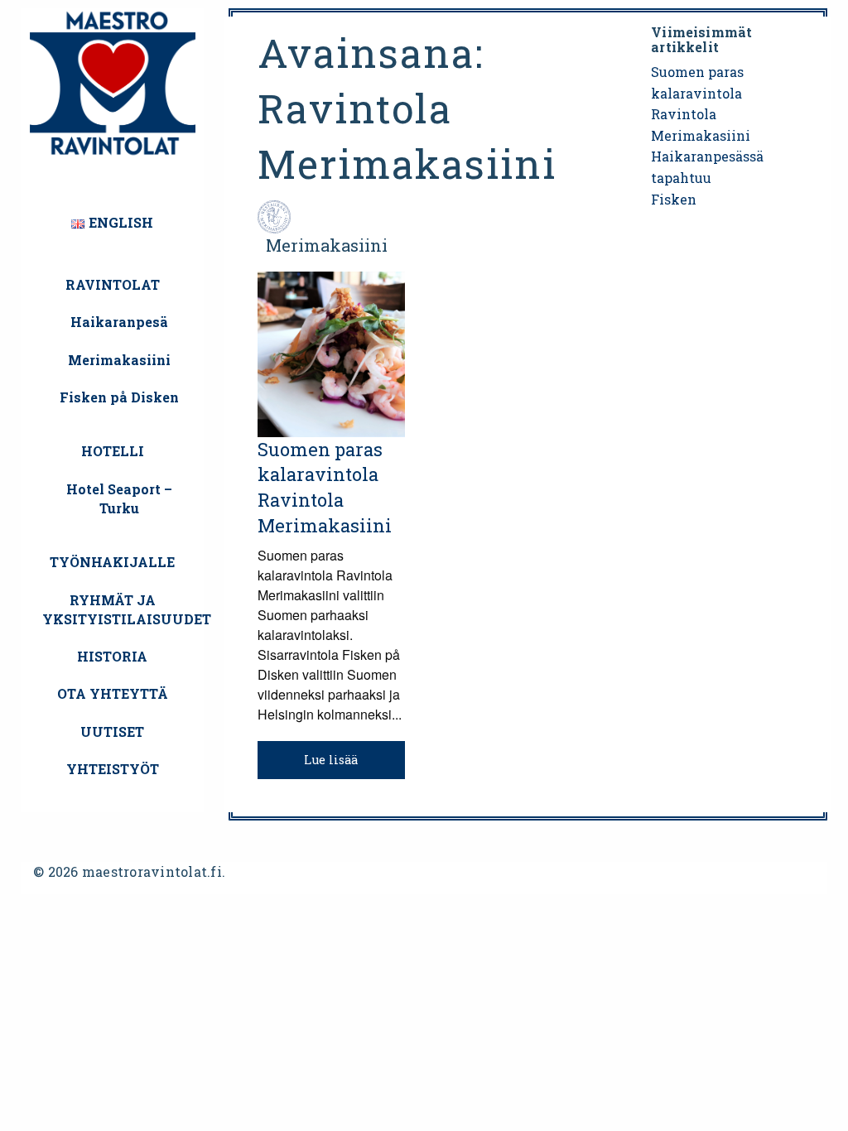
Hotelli (112, 451)
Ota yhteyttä (112, 693)
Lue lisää (331, 760)
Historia (112, 656)
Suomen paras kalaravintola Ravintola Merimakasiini (325, 487)
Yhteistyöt (112, 768)
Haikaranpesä (119, 321)
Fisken (673, 199)
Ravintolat (112, 284)
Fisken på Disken (119, 397)
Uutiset (112, 731)
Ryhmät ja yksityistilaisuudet (118, 609)
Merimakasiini (119, 359)
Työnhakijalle (112, 561)
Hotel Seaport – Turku (119, 498)
